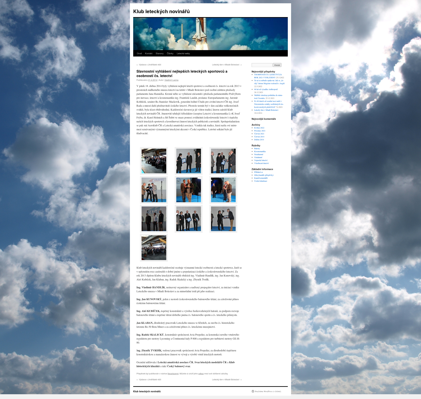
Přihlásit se (258, 172)
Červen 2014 (259, 136)
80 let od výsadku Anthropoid (266, 89)
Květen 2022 (259, 127)
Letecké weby (183, 53)
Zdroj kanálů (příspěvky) (264, 175)
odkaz (201, 373)
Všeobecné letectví (261, 163)
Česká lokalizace (260, 181)
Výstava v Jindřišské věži (148, 64)
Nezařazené (173, 373)
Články (170, 53)
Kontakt (148, 53)
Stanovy (160, 53)
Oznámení (258, 157)
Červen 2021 (259, 133)
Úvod (139, 53)
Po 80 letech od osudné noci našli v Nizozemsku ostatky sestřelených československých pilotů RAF (269, 104)
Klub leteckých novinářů (161, 11)
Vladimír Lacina (171, 80)
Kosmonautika (260, 151)
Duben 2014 (259, 139)
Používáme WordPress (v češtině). (268, 391)
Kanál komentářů (261, 178)
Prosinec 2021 (259, 130)
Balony (257, 148)
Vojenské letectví (260, 160)
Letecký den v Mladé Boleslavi (227, 64)
